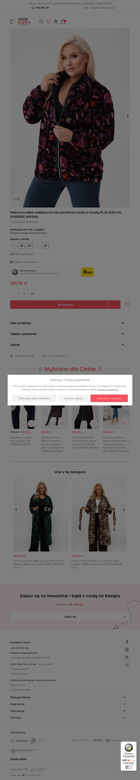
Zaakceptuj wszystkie (109, 398)
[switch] (128, 767)
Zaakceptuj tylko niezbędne (34, 398)
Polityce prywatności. (108, 389)
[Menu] (134, 744)
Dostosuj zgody (73, 398)
